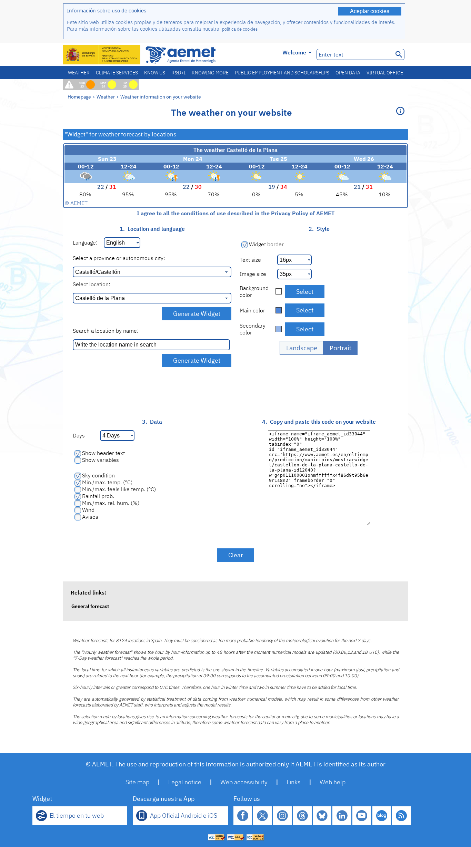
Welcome (294, 52)
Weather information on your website (160, 96)
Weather (79, 73)
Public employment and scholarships (282, 73)
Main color (252, 310)
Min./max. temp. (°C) (107, 482)
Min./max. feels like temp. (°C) (119, 489)
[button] (301, 348)
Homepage (79, 96)
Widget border (266, 244)
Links (294, 782)
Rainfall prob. (98, 496)
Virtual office (385, 73)
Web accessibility (244, 782)
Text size (250, 259)
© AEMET (76, 202)
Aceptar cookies (369, 11)
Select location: (91, 284)
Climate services (117, 73)
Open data (347, 73)
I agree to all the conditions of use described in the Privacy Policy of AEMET (235, 213)
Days (79, 435)
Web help (332, 782)
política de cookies (240, 29)
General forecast (90, 606)
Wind (88, 509)
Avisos (90, 516)
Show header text (103, 453)
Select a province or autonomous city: (119, 258)
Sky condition (98, 475)
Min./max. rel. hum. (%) (110, 502)
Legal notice (184, 782)
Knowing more (210, 73)
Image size (253, 273)
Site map (137, 782)
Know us (154, 73)
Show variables (100, 459)
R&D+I (178, 73)
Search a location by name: (105, 330)
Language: (85, 242)
